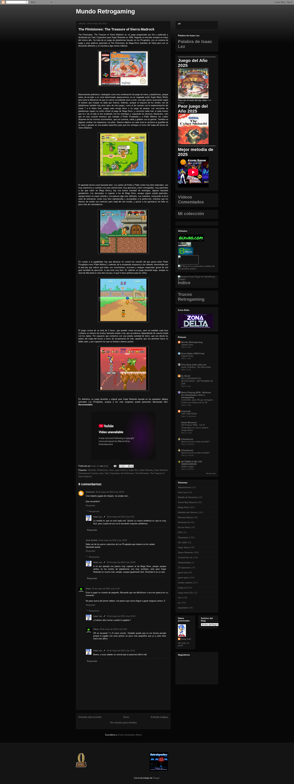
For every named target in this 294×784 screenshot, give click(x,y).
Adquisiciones (184, 487)
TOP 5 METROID (189, 414)
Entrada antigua (159, 717)
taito (101, 473)
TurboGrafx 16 (185, 557)
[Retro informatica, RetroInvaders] (158, 770)
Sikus (88, 588)
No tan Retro (184, 527)
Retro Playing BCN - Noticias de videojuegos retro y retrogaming (196, 395)
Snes (111, 470)
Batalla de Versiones (188, 497)
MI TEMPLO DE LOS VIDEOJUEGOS (191, 462)
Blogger (156, 778)
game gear (183, 577)
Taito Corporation (112, 473)
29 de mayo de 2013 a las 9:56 (113, 629)
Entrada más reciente (90, 717)
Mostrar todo (211, 473)
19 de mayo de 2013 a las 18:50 (112, 540)
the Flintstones (127, 473)
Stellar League (187, 466)
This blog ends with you (194, 364)
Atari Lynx (182, 492)
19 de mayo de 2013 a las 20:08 (121, 562)
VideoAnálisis (184, 562)
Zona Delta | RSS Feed (192, 353)
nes (179, 597)
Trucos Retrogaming (191, 297)
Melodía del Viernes (187, 512)
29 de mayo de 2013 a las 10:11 (121, 650)
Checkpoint (187, 439)
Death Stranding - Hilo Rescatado (196, 367)
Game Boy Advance (187, 502)
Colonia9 (185, 411)
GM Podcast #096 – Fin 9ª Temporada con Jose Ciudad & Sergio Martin (194, 427)
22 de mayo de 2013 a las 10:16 (121, 616)
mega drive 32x (185, 592)
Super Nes (133, 470)
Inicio (126, 717)
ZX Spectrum (184, 567)
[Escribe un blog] (123, 466)
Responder (90, 505)
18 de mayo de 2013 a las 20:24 (110, 492)
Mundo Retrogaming (105, 11)
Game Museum (189, 422)
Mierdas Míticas (185, 517)
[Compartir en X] (126, 466)
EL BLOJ (185, 376)
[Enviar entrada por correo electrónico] (115, 466)
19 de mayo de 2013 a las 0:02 (120, 517)
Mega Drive (183, 507)
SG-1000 (182, 542)
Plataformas (102, 470)
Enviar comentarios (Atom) (130, 735)
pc (179, 602)
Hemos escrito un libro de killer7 (195, 441)
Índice (184, 282)
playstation (183, 607)
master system (185, 582)
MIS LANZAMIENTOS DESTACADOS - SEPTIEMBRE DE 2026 (197, 381)
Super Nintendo (146, 470)
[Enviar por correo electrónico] (120, 466)
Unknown (90, 492)
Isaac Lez (97, 517)
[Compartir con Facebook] (129, 466)
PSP (180, 532)
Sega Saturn (184, 547)
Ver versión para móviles (123, 722)
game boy (183, 572)
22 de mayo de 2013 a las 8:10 (105, 588)
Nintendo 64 (184, 522)
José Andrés (92, 540)
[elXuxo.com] (191, 241)
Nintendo (92, 470)
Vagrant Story (187, 345)
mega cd (182, 587)
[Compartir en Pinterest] (132, 466)
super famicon (121, 470)
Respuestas (94, 511)
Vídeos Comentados (191, 199)
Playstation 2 (184, 537)
